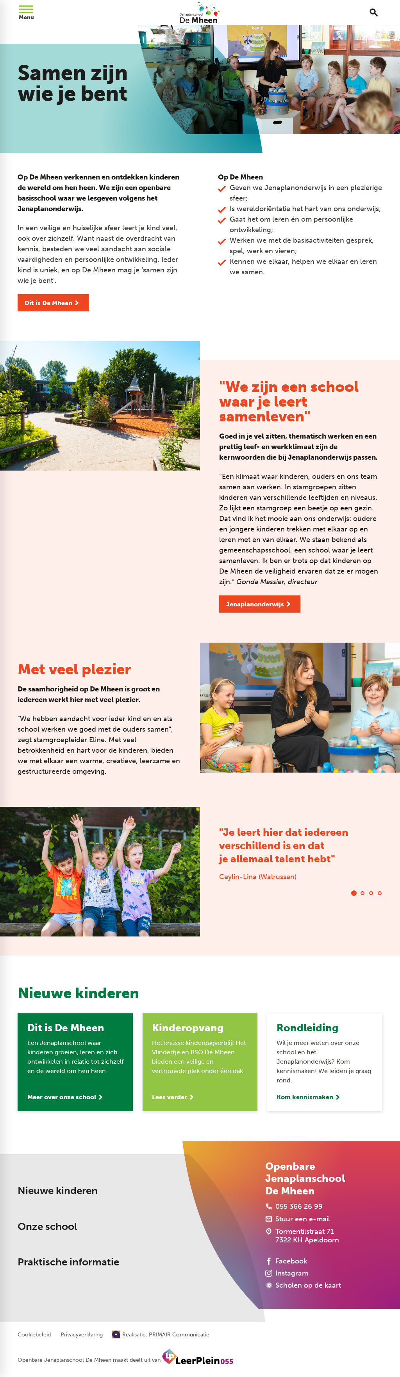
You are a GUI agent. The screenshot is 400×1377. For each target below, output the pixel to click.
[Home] (200, 12)
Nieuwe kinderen (58, 1191)
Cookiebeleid (34, 1335)
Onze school (47, 1227)
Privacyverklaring (82, 1335)
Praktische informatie (68, 1262)
